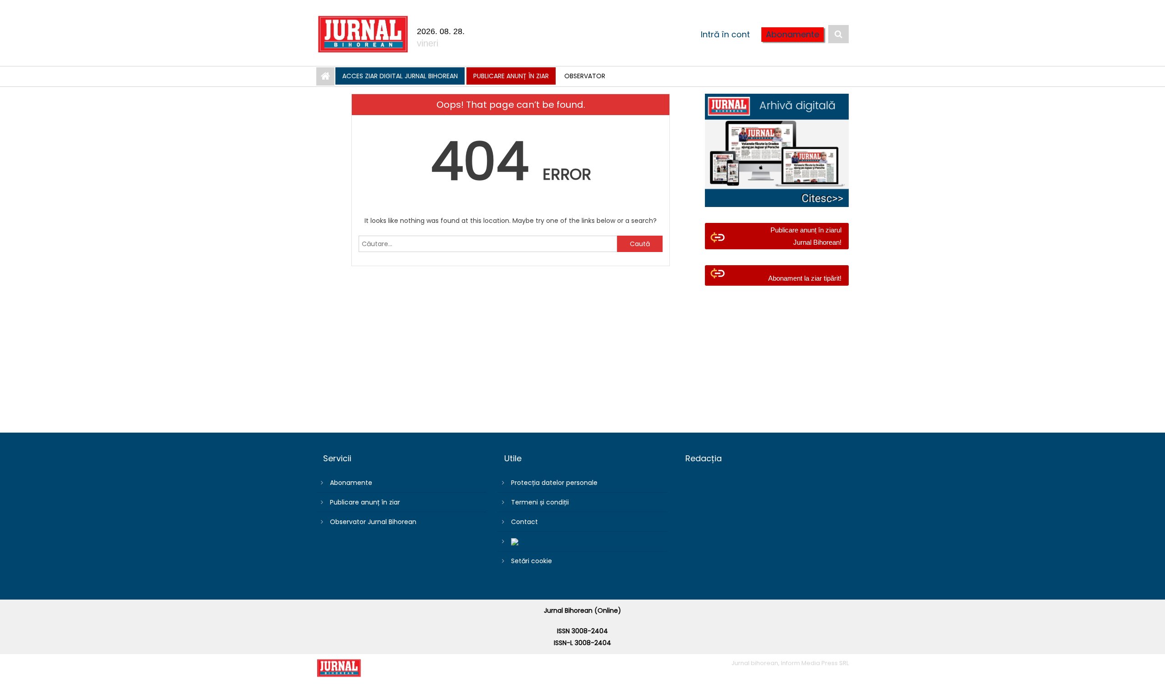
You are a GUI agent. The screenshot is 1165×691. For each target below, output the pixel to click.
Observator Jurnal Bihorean (373, 521)
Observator (584, 76)
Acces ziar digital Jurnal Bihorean (400, 76)
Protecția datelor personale (554, 482)
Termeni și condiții (540, 502)
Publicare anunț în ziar (511, 76)
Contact (524, 521)
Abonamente (792, 34)
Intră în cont (725, 34)
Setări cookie (531, 560)
